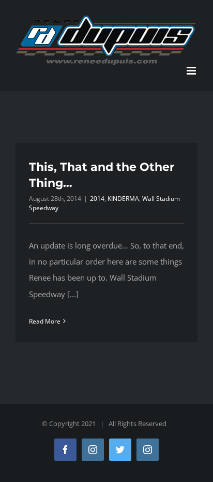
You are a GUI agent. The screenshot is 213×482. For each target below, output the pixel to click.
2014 (97, 198)
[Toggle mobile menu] (192, 70)
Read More (44, 321)
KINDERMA (123, 198)
